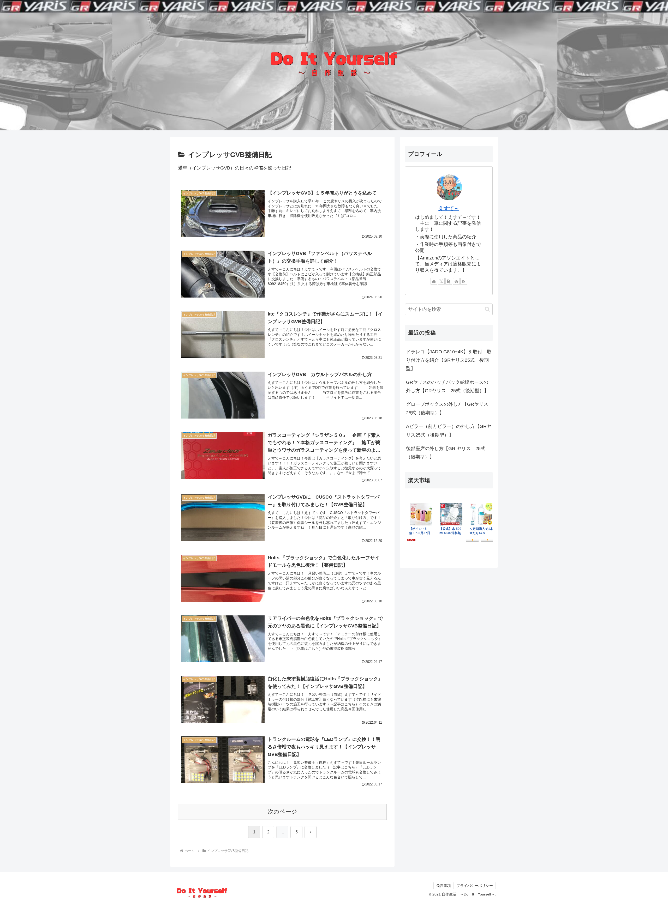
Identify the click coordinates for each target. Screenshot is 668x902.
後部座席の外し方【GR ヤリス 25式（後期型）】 (445, 452)
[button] (487, 309)
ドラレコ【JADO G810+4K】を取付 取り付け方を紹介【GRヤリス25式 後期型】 (449, 360)
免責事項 (443, 885)
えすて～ (448, 208)
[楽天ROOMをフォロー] (448, 281)
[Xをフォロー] (441, 281)
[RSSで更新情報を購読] (463, 281)
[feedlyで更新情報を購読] (456, 281)
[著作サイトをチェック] (434, 281)
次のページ (282, 811)
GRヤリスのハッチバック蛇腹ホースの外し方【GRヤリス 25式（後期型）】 (447, 386)
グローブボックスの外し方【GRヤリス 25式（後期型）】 (449, 408)
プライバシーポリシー (474, 885)
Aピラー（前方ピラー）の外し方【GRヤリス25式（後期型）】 (448, 430)
